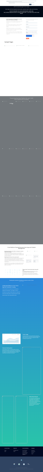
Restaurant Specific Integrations (24, 454)
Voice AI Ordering (24, 451)
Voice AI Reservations (25, 452)
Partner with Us (33, 451)
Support (5, 450)
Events (5, 451)
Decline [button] (33, 4)
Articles (14, 451)
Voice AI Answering (24, 450)
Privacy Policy (33, 450)
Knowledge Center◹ (15, 450)
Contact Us (32, 452)
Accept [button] (30, 4)
